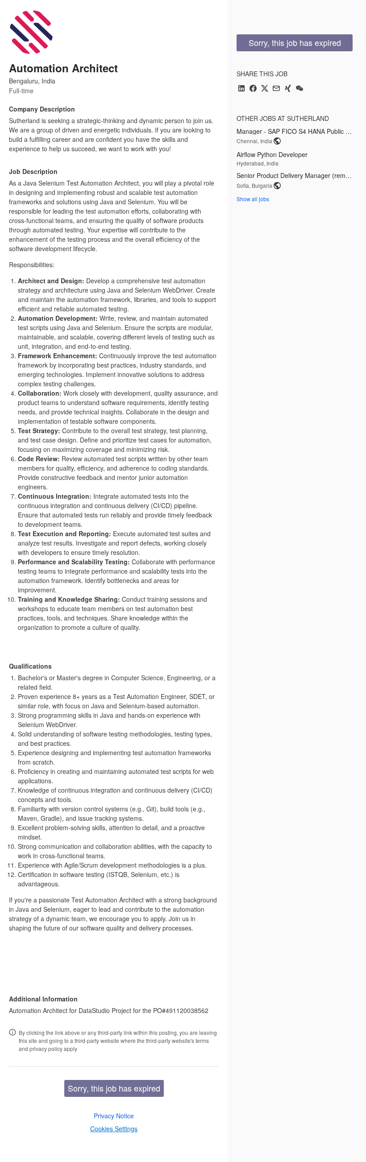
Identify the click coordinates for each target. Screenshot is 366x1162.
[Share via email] (276, 89)
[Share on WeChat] (299, 89)
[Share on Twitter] (264, 89)
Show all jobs (253, 199)
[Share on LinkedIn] (241, 89)
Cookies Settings (113, 1128)
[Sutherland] (31, 32)
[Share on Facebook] (253, 89)
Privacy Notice (114, 1115)
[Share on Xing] (287, 89)
